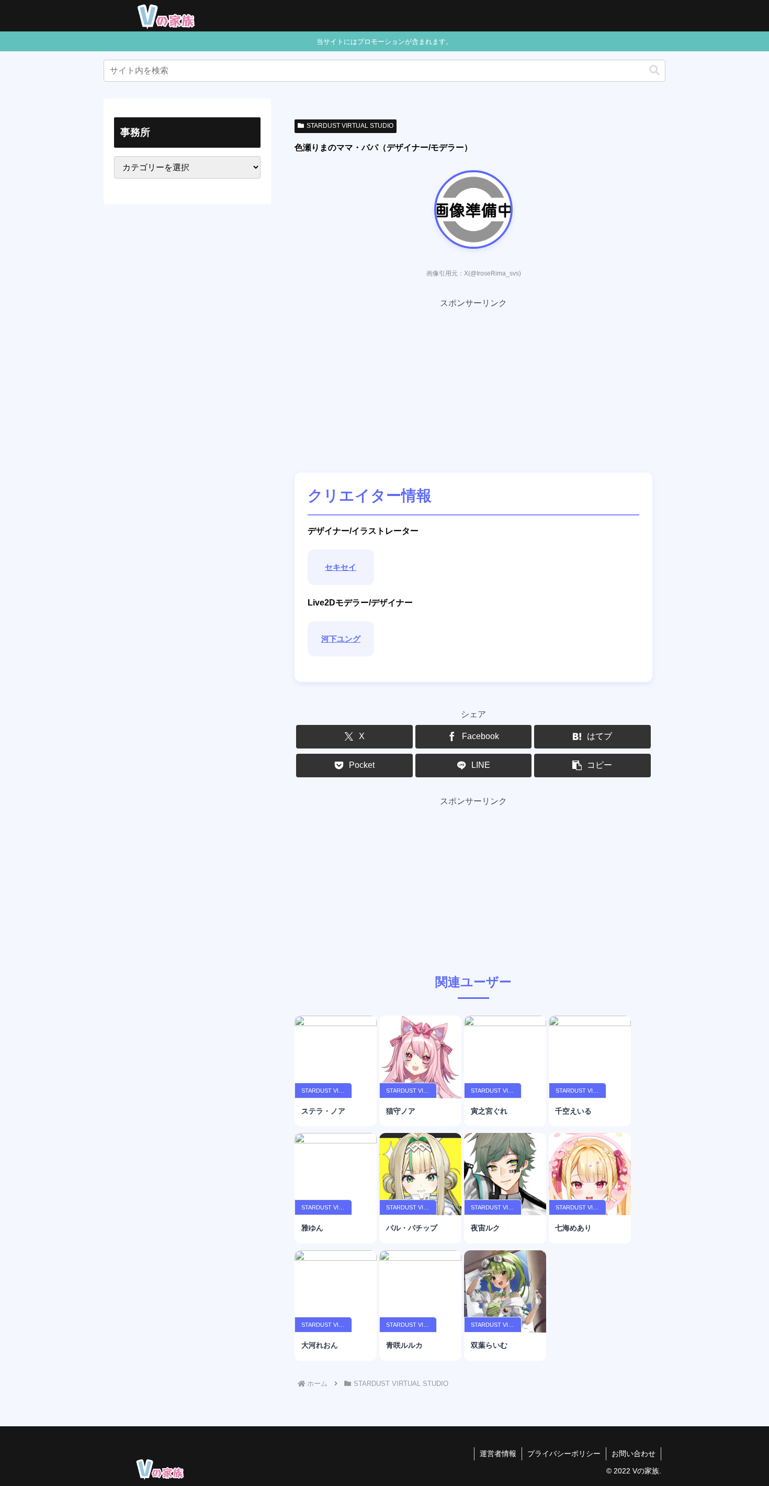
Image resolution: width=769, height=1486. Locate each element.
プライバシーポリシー (564, 1453)
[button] (654, 70)
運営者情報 (498, 1453)
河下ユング (340, 638)
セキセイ (340, 567)
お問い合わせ (633, 1453)
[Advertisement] (473, 384)
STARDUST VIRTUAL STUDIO (350, 125)
